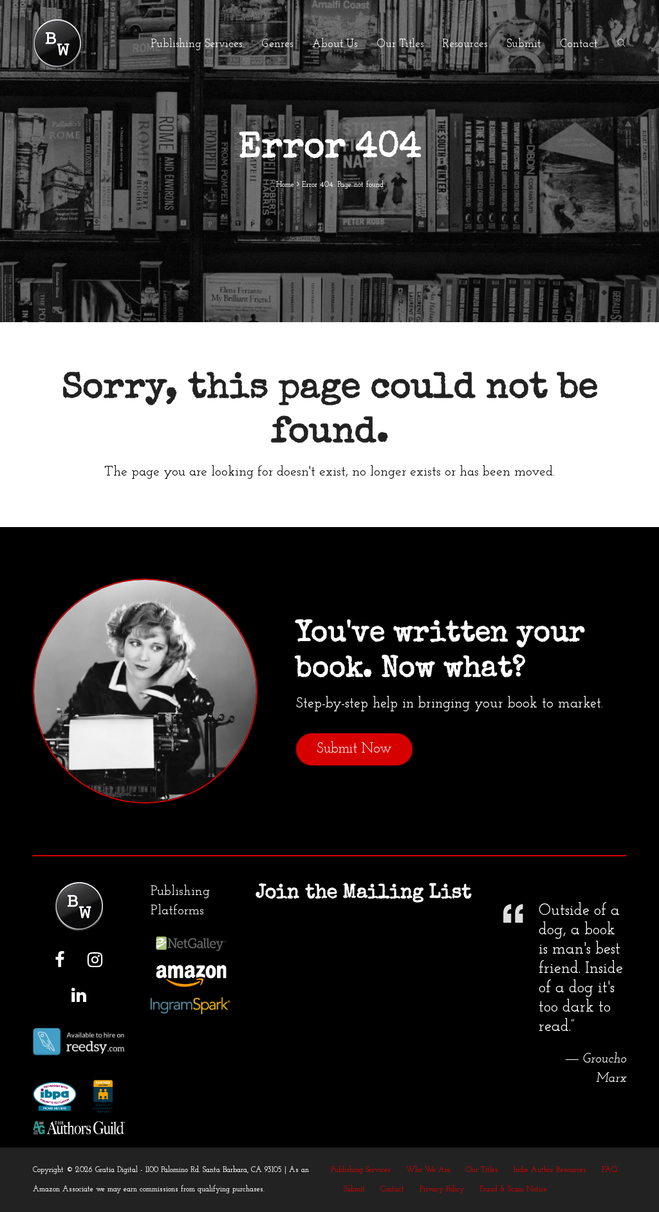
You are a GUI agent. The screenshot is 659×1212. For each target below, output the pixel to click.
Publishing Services (361, 1170)
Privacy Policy (442, 1189)
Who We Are (428, 1170)
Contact (392, 1189)
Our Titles (482, 1170)
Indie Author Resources (550, 1170)
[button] (621, 44)
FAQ (610, 1170)
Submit (354, 1189)
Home (285, 185)
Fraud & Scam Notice (513, 1189)
